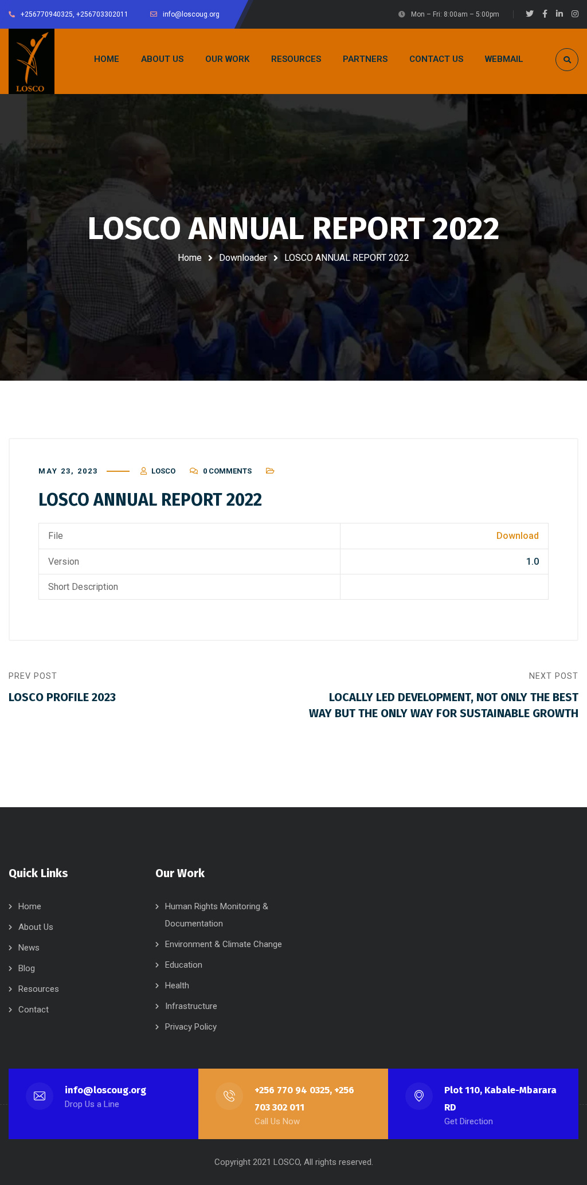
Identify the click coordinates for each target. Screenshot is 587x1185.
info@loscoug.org (105, 1090)
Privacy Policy (191, 1027)
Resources (38, 989)
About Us (35, 927)
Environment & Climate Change (223, 944)
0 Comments (227, 471)
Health (177, 985)
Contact (33, 1009)
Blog (26, 968)
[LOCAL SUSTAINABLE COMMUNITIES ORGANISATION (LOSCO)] (31, 61)
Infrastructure (191, 1006)
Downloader (243, 257)
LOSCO (163, 471)
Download (517, 535)
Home (190, 257)
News (29, 947)
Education (183, 965)
